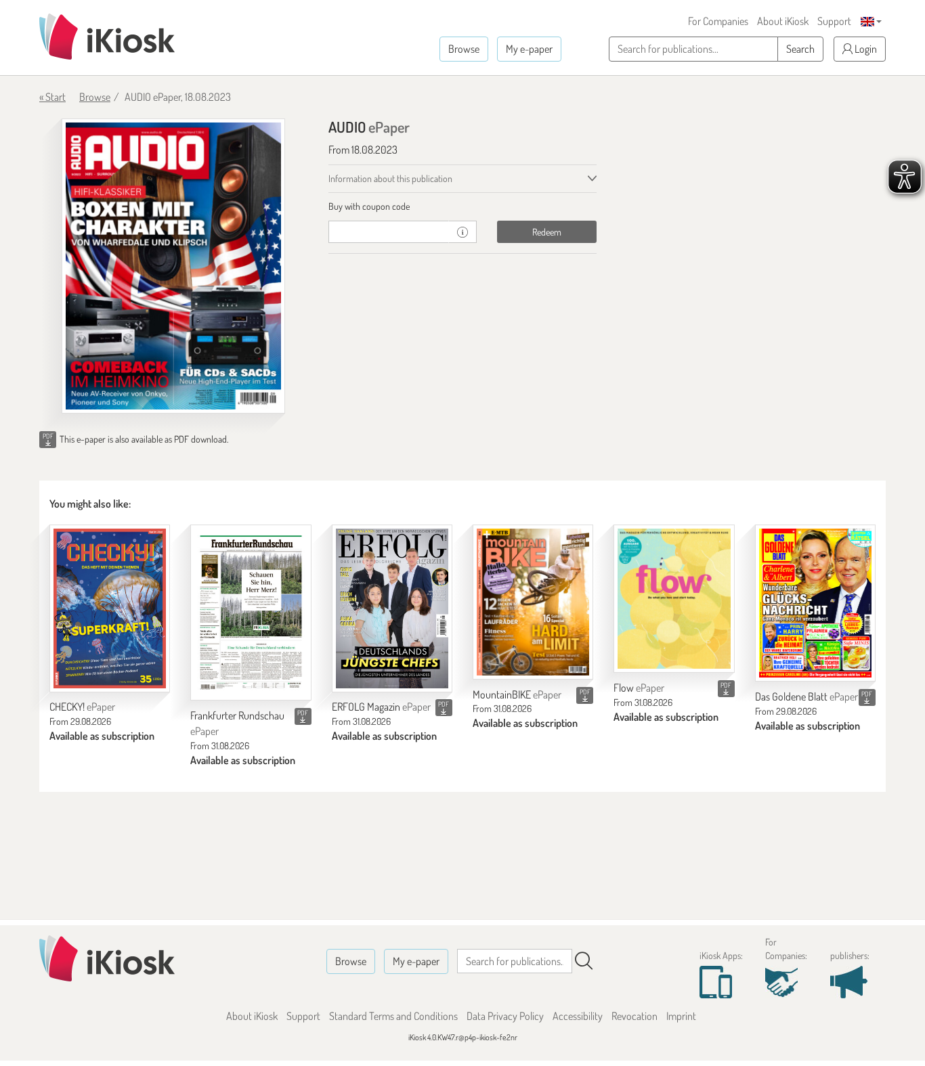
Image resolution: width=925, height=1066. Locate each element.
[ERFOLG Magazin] (392, 608)
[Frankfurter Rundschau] (250, 613)
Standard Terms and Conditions (393, 1016)
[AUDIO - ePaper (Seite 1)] (173, 266)
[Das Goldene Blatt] (815, 603)
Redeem (546, 232)
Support (834, 21)
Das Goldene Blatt (806, 696)
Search (800, 48)
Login (865, 48)
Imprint (681, 1016)
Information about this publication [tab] (390, 178)
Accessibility (578, 1016)
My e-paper (529, 48)
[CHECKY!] (109, 608)
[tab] (462, 206)
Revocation (634, 1016)
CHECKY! (82, 706)
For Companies (718, 21)
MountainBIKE (517, 694)
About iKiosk (783, 21)
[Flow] (674, 599)
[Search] (584, 961)
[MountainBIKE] (533, 602)
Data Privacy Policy (505, 1016)
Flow (639, 687)
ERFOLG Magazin (381, 706)
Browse (463, 48)
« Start (52, 97)
